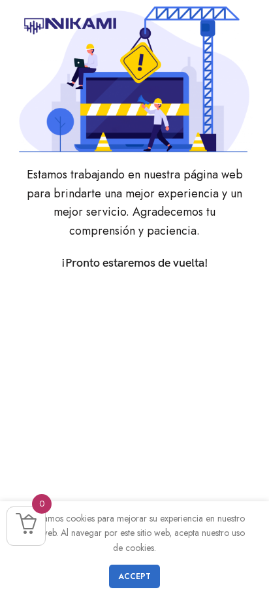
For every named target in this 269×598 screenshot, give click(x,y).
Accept (134, 576)
